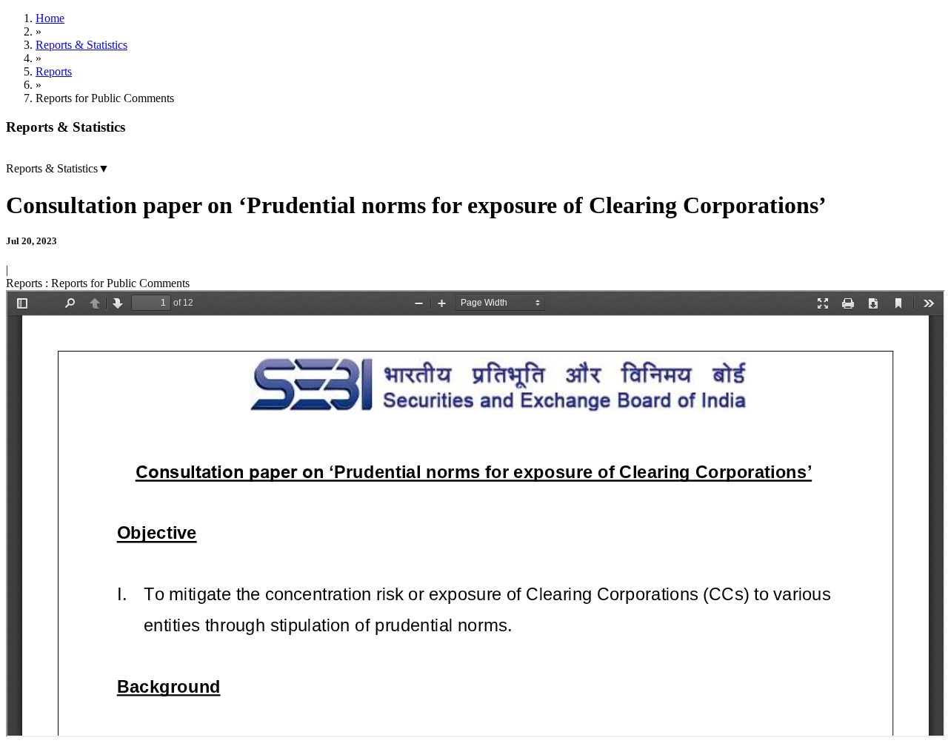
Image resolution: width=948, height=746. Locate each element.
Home (50, 18)
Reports (54, 71)
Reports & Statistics (81, 44)
